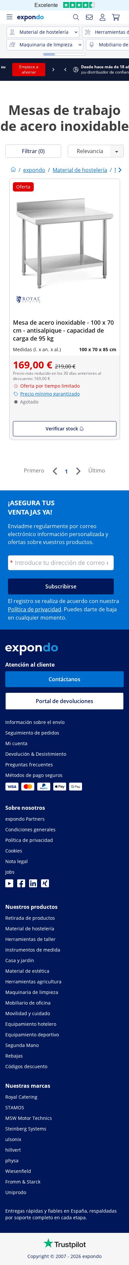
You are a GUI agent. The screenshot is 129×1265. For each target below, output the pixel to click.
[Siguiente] (78, 471)
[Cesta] (115, 17)
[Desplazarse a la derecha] (123, 69)
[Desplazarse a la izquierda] (6, 69)
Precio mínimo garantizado (50, 394)
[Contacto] (89, 17)
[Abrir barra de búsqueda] (76, 17)
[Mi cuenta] (102, 17)
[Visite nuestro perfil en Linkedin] (33, 885)
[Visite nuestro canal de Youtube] (9, 885)
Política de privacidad (34, 609)
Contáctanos (64, 679)
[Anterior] (55, 471)
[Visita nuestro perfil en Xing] (45, 885)
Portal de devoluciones (64, 701)
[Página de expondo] (13, 170)
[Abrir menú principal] (9, 17)
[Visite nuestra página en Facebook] (21, 885)
